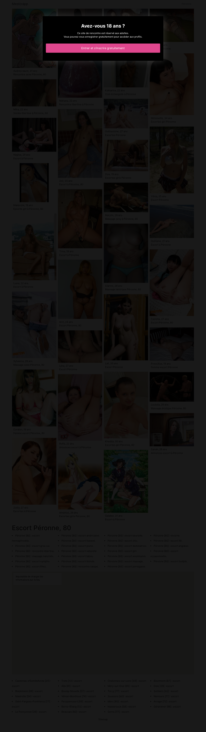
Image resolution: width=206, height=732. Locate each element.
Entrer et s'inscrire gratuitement (103, 48)
